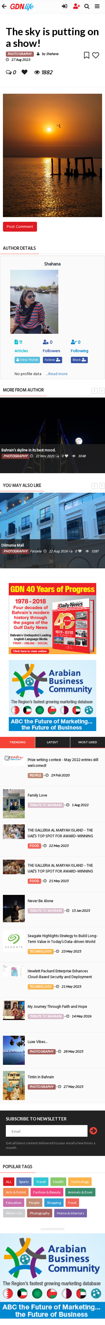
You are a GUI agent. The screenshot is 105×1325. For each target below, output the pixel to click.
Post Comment (20, 226)
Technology (80, 1181)
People (34, 1202)
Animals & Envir (80, 1192)
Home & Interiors (70, 1213)
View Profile (28, 360)
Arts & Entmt (16, 1192)
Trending (17, 742)
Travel (41, 1181)
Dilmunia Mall (12, 545)
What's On (14, 1213)
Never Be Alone (40, 901)
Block (77, 360)
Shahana (52, 54)
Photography (40, 1213)
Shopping (54, 1202)
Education (14, 1202)
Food (72, 1202)
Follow (50, 360)
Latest (52, 742)
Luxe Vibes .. (37, 1042)
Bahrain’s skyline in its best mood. (28, 450)
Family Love (37, 795)
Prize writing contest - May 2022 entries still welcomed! (63, 763)
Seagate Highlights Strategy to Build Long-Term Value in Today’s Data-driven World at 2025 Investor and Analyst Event (63, 941)
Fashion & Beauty (47, 1192)
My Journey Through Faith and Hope (57, 1007)
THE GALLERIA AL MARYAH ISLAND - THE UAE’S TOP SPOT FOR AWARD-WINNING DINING (60, 836)
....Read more (57, 373)
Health (58, 1181)
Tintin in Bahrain (41, 1077)
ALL (9, 1181)
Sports (24, 1181)
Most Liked (87, 742)
